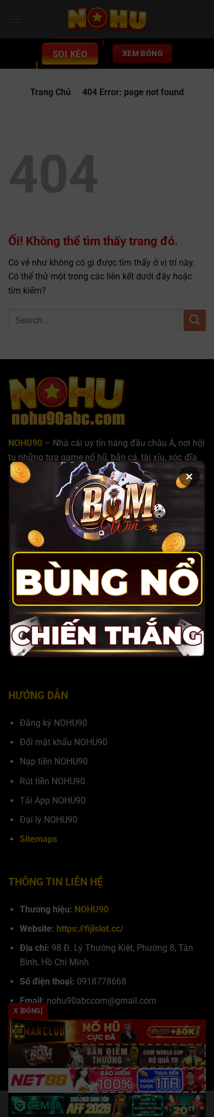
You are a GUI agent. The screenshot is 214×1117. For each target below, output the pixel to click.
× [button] (189, 476)
